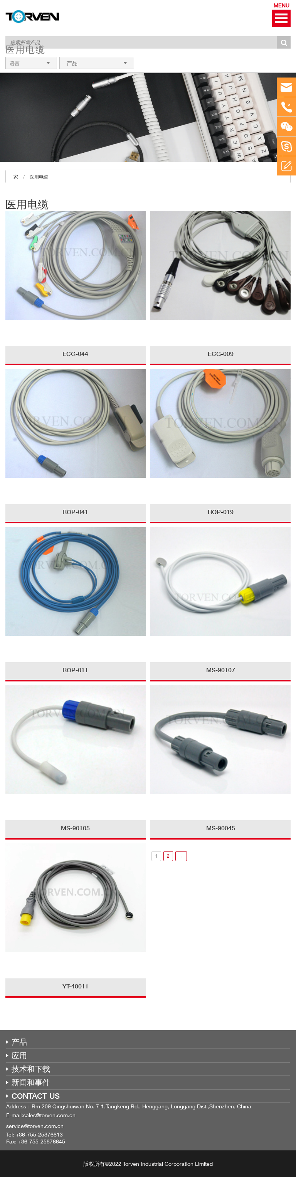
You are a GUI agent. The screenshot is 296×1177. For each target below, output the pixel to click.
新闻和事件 (31, 1082)
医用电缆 (39, 177)
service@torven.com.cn (35, 1126)
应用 (19, 1055)
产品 (19, 1042)
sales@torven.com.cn (49, 1115)
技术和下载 (31, 1069)
